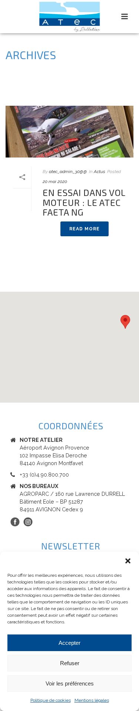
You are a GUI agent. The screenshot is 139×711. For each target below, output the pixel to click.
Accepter (69, 643)
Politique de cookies (50, 700)
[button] (128, 561)
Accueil (38, 91)
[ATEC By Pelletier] (70, 16)
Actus (99, 171)
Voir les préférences (70, 683)
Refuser (69, 663)
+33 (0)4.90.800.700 (44, 474)
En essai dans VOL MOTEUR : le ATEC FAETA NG (84, 202)
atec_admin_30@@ (68, 171)
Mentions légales (92, 700)
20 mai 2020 (55, 181)
